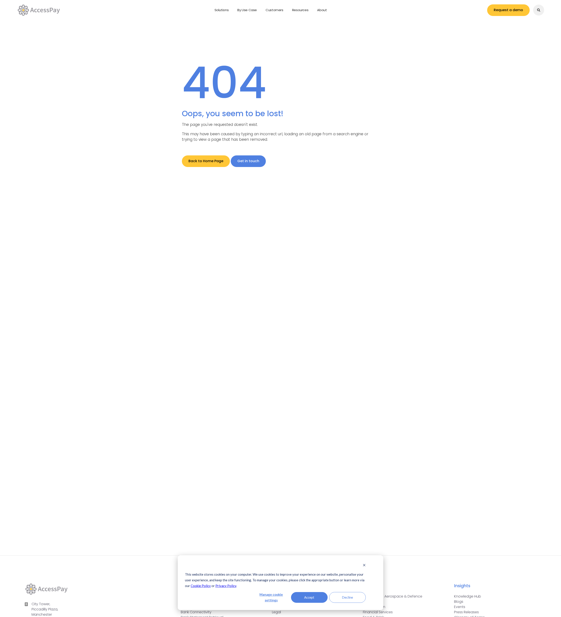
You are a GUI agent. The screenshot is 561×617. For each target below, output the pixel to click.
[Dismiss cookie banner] (364, 565)
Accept (309, 597)
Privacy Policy (225, 586)
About (322, 10)
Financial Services (378, 612)
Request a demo (508, 9)
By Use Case (247, 10)
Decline (347, 597)
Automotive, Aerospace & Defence (392, 596)
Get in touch (248, 160)
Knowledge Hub (467, 596)
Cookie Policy (201, 586)
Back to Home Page (205, 160)
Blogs (458, 601)
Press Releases (466, 612)
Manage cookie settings (271, 597)
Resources (300, 10)
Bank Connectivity (196, 612)
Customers (274, 10)
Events (459, 606)
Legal (276, 612)
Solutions (222, 10)
